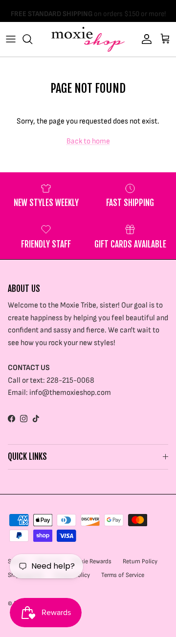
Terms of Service (122, 575)
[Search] (32, 39)
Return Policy (140, 561)
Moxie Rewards (91, 561)
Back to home (88, 141)
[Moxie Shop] (88, 39)
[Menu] (11, 39)
